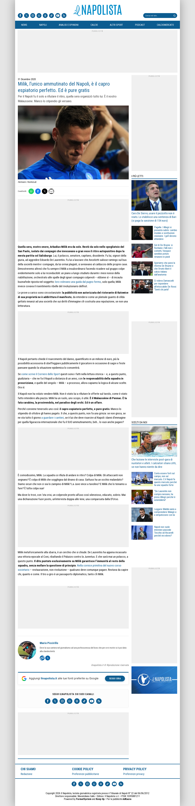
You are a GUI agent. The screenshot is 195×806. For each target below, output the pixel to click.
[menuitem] (24, 25)
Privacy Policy (135, 769)
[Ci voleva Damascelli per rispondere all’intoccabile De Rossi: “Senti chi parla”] (142, 286)
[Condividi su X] (44, 191)
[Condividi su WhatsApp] (31, 191)
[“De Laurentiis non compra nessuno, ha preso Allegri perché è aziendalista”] (142, 497)
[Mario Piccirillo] (27, 650)
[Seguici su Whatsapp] (39, 16)
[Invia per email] (51, 191)
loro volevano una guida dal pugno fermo (78, 282)
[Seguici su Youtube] (57, 16)
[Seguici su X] (26, 16)
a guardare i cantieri (52, 417)
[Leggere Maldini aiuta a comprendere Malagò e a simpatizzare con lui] (142, 515)
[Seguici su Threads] (45, 16)
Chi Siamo (28, 769)
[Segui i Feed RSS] (64, 16)
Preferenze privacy (133, 774)
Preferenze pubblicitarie (85, 774)
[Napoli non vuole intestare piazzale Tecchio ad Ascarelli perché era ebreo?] (142, 533)
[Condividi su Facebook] (38, 191)
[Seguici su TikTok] (51, 16)
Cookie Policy (83, 769)
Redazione (26, 774)
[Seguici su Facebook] (20, 16)
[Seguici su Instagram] (32, 16)
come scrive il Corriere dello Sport (40, 374)
